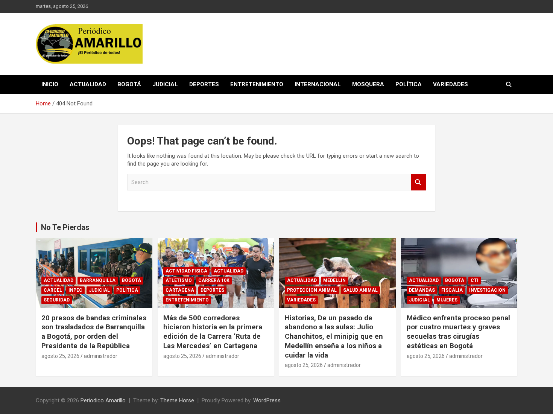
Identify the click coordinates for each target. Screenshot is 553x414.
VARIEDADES (450, 84)
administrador (100, 356)
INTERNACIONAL (318, 84)
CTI (475, 280)
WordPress (267, 400)
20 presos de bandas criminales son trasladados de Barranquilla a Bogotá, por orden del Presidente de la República (93, 332)
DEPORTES (204, 84)
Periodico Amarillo (103, 400)
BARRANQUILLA (97, 280)
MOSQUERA (368, 84)
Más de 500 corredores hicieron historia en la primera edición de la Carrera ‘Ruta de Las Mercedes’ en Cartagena (212, 332)
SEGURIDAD (57, 300)
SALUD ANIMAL (360, 290)
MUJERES (446, 300)
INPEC (75, 290)
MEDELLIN (334, 280)
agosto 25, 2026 (60, 356)
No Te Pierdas (65, 227)
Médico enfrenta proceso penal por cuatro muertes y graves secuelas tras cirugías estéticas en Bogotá (458, 332)
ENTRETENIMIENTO (256, 84)
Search (418, 182)
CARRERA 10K (213, 280)
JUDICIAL (165, 84)
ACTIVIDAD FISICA (186, 271)
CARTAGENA (180, 290)
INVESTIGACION (487, 290)
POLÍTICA (408, 84)
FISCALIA (452, 290)
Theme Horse (177, 400)
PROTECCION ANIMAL (312, 290)
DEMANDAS (422, 290)
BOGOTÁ (129, 84)
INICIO (49, 84)
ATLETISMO (179, 280)
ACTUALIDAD (88, 84)
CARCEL (53, 290)
